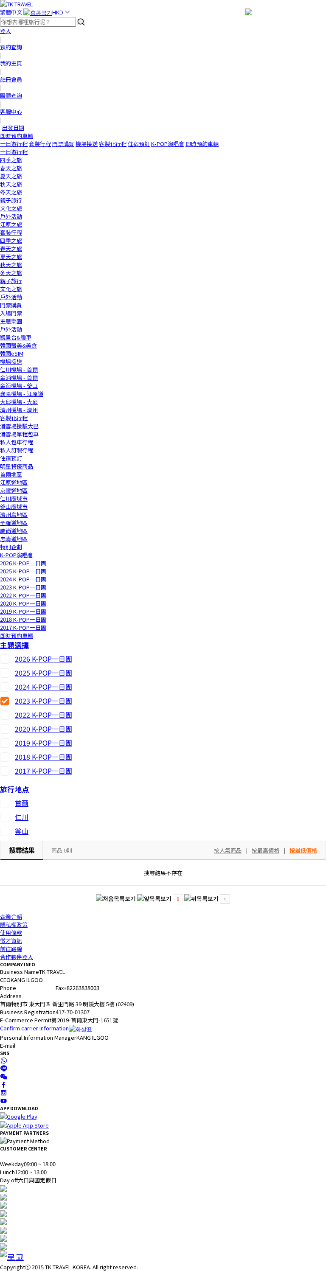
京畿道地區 (14, 490)
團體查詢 (11, 95)
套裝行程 (40, 144)
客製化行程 (112, 144)
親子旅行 (11, 200)
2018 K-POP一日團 (23, 619)
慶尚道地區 (14, 531)
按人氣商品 (228, 850)
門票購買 (63, 144)
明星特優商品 (16, 466)
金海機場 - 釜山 (19, 386)
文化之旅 (11, 208)
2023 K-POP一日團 (23, 587)
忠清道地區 (14, 539)
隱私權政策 (14, 924)
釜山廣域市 (14, 506)
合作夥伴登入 (16, 957)
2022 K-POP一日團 (23, 595)
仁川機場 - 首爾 (19, 369)
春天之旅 (11, 168)
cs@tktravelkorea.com (44, 1045)
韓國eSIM (11, 353)
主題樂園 (11, 321)
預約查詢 (11, 47)
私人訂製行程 (16, 450)
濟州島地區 (14, 515)
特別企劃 (11, 547)
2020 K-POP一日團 (23, 603)
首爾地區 (11, 474)
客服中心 (11, 111)
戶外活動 (11, 216)
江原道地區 (14, 482)
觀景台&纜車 (15, 337)
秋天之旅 (11, 184)
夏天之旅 (11, 176)
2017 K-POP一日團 (23, 627)
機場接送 (87, 144)
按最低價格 (303, 850)
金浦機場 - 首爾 (19, 377)
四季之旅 (11, 160)
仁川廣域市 (14, 498)
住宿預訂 (139, 144)
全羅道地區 (14, 523)
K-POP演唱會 (167, 144)
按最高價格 (265, 850)
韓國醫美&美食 (18, 345)
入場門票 (11, 313)
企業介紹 (11, 916)
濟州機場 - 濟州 (19, 410)
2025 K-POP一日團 (23, 571)
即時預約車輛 (16, 136)
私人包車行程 (16, 442)
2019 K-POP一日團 (23, 611)
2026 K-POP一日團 (23, 563)
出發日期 (13, 127)
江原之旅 (11, 224)
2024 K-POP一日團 (23, 579)
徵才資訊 (11, 941)
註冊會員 (11, 79)
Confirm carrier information (34, 1028)
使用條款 (11, 933)
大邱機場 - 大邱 (19, 402)
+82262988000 (34, 988)
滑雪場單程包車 (19, 434)
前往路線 (11, 949)
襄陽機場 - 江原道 (21, 394)
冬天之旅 (11, 192)
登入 (5, 31)
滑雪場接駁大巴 (19, 426)
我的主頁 (11, 63)
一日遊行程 (14, 144)
